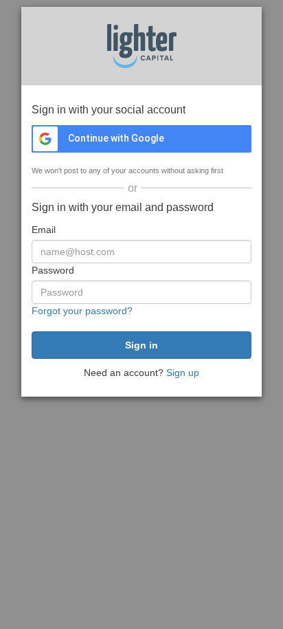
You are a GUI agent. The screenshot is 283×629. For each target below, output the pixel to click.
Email (44, 229)
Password (53, 270)
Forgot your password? (82, 310)
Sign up (182, 372)
